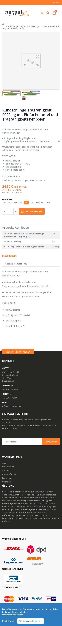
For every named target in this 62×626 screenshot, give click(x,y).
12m (42, 202)
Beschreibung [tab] (9, 255)
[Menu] (42, 13)
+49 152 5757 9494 (10, 389)
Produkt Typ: (8, 180)
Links (54, 2)
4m (15, 202)
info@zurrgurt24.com (11, 406)
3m (10, 202)
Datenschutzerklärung (12, 614)
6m (26, 202)
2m (4, 202)
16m (48, 202)
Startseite (3, 24)
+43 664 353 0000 (9, 397)
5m (21, 202)
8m (32, 202)
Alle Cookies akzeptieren (30, 621)
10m (37, 202)
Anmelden (51, 441)
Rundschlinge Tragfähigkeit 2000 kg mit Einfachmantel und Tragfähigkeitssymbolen (30, 114)
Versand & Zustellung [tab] (16, 263)
